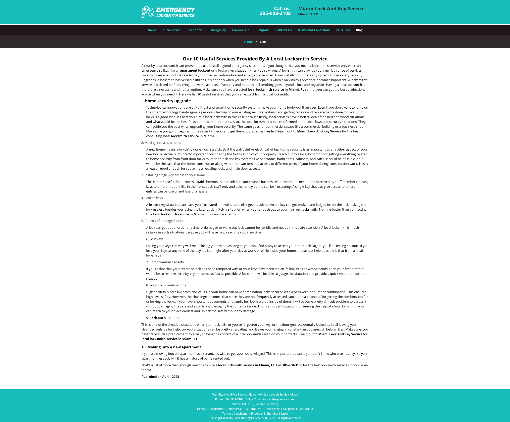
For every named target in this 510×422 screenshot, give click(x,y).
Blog (359, 30)
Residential (195, 30)
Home (152, 30)
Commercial (241, 30)
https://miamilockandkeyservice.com (270, 399)
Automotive (171, 30)
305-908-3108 (275, 13)
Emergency (218, 30)
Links (284, 413)
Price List (343, 30)
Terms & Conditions (234, 413)
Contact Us (283, 30)
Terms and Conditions (314, 30)
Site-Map (272, 413)
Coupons (262, 30)
